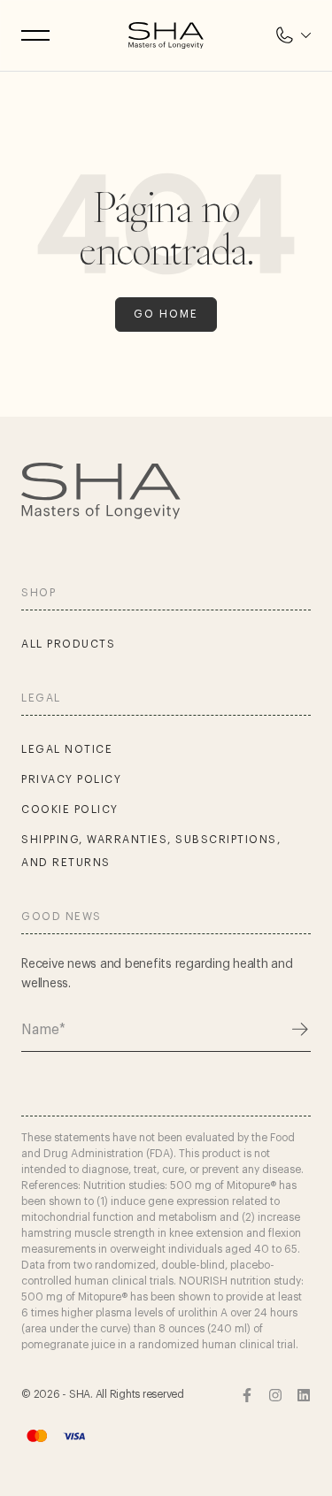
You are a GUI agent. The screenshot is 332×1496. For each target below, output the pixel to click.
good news (61, 916)
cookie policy (70, 809)
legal (41, 698)
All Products (68, 644)
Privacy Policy (71, 779)
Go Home (166, 314)
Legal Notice (66, 749)
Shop (38, 592)
